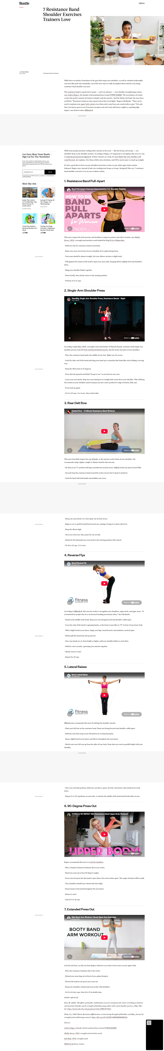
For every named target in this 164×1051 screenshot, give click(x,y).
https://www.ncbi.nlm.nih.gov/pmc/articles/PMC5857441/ (89, 1009)
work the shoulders (96, 862)
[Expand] (148, 1021)
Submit (50, 172)
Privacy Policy (27, 176)
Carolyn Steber (25, 72)
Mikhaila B (89, 110)
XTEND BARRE (116, 95)
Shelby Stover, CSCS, (72, 1033)
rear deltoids (93, 459)
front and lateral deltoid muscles (96, 350)
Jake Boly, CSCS (80, 347)
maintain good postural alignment (78, 157)
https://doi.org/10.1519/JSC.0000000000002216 (109, 1017)
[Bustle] (24, 3)
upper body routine (88, 104)
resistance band (73, 92)
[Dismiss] (160, 1021)
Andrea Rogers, (74, 95)
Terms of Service (50, 175)
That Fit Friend (116, 347)
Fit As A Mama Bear (117, 240)
